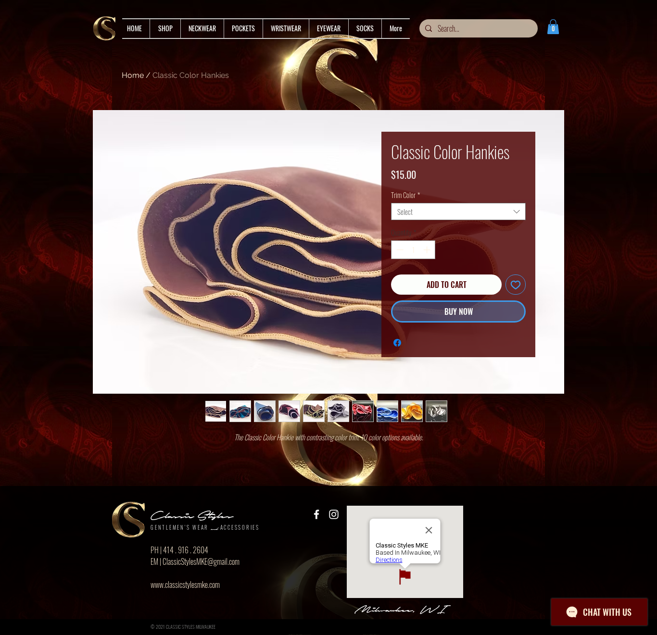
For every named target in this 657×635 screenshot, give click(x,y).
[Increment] (427, 250)
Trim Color (405, 194)
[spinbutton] (413, 250)
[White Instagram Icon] (334, 514)
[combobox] (458, 211)
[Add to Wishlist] (515, 284)
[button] (553, 26)
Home (133, 75)
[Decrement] (398, 250)
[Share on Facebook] (397, 343)
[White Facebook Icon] (316, 514)
